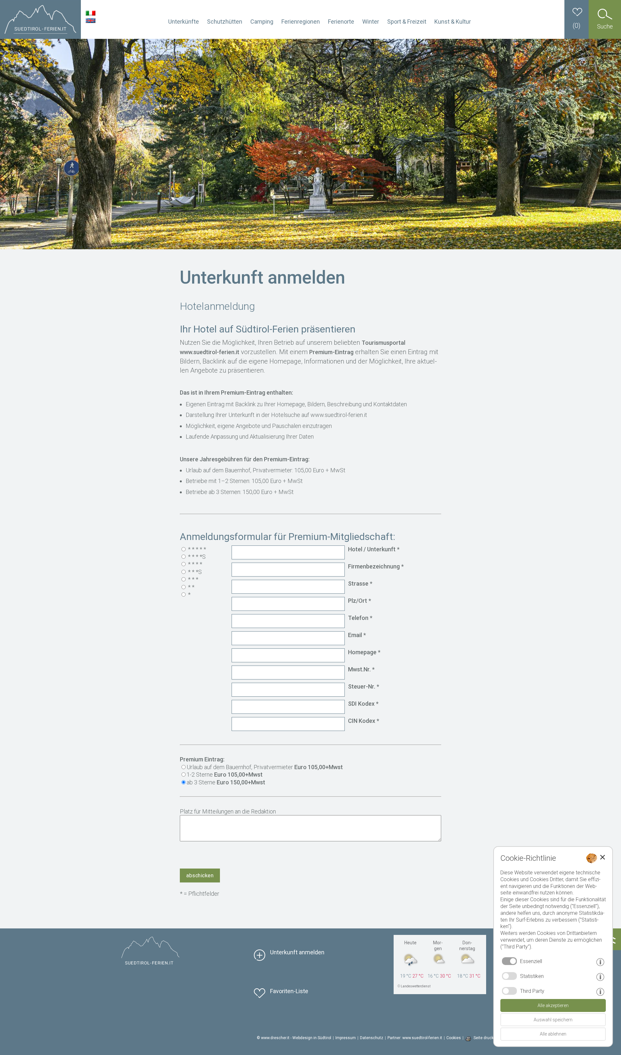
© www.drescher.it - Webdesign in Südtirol (294, 1038)
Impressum (345, 1038)
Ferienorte (341, 21)
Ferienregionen (300, 21)
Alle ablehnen (553, 1034)
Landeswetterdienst (415, 986)
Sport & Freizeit (406, 21)
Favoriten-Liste (289, 991)
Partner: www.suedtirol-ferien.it (414, 1038)
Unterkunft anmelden (297, 952)
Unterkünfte (183, 21)
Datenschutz (371, 1038)
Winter (370, 21)
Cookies (453, 1038)
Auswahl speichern (553, 1019)
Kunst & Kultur (452, 21)
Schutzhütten (224, 21)
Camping (261, 21)
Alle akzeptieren (553, 1005)
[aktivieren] (509, 976)
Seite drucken (486, 1038)
